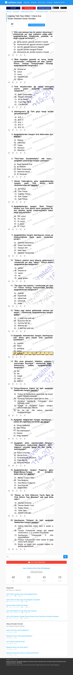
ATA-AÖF (13, 8)
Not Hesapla (28, 6)
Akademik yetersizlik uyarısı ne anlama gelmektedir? (22, 653)
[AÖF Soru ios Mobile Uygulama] (56, 8)
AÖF (8, 659)
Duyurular (49, 2)
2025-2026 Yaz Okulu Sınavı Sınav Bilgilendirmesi (21, 594)
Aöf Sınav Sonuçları (33, 661)
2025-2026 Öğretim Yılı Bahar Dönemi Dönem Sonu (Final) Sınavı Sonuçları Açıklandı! (32, 616)
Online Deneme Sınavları (42, 11)
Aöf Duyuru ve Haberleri (13, 590)
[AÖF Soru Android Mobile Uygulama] (63, 8)
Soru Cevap (41, 2)
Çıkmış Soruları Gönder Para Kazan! (17, 605)
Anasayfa (27, 2)
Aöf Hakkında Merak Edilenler (15, 626)
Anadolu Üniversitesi (11, 661)
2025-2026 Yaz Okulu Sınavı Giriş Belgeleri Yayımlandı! (23, 600)
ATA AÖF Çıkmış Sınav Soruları (13, 665)
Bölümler (34, 2)
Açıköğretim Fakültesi (22, 661)
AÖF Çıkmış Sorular (61, 661)
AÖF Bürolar (19, 663)
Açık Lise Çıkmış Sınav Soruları (28, 665)
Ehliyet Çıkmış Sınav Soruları (42, 665)
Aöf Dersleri (16, 11)
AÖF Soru (8, 11)
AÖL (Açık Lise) (29, 8)
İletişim (35, 6)
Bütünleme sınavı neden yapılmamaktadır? (19, 636)
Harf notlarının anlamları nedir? (15, 641)
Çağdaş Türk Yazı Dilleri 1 (27, 11)
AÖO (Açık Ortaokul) (44, 8)
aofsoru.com (13, 2)
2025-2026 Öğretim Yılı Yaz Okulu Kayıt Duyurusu (21, 611)
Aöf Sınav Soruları (51, 661)
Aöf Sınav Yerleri (42, 661)
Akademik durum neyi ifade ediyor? (17, 647)
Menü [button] (40, 6)
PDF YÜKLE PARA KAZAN (36, 562)
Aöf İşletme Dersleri (11, 663)
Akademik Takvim (59, 2)
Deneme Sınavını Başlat (36, 25)
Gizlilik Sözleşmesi (54, 665)
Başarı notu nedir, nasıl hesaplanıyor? (17, 630)
